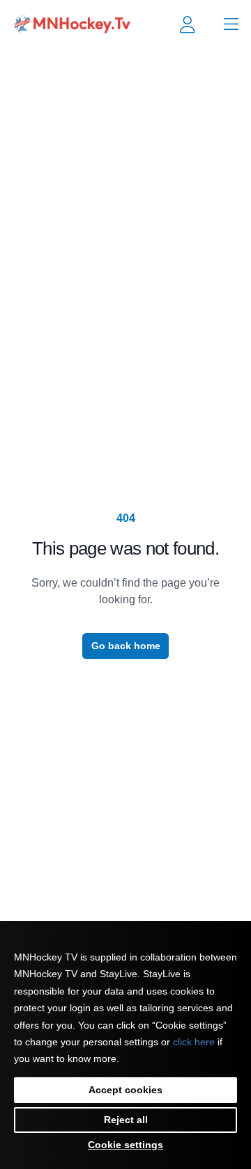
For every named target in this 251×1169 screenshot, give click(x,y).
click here (194, 1041)
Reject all (126, 1119)
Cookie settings (125, 1144)
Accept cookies (125, 1089)
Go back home (125, 645)
